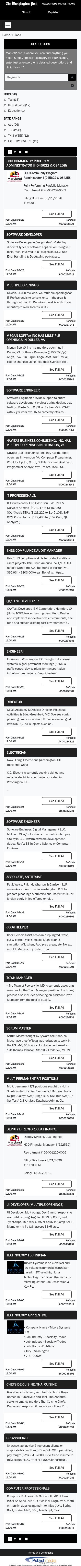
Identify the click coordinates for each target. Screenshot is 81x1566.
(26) (10, 94)
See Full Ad (56, 214)
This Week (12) (18, 135)
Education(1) (16, 110)
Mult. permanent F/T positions (32, 1078)
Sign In (26, 12)
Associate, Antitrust (24, 877)
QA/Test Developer (22, 601)
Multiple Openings (22, 285)
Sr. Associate (17, 1438)
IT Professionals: (21, 495)
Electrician (16, 752)
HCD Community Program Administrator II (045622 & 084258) (36, 163)
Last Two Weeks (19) (23, 141)
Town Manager (19, 978)
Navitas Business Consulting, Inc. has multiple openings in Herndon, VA (38, 442)
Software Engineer (23, 390)
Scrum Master (18, 1028)
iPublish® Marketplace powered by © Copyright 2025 (40, 1560)
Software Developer (24, 234)
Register (53, 12)
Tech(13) (13, 99)
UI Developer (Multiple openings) (35, 1204)
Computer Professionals (28, 1488)
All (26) (13, 124)
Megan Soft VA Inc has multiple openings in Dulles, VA (33, 337)
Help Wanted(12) (19, 105)
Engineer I (15, 651)
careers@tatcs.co (53, 412)
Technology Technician (26, 1255)
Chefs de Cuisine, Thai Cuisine (31, 1384)
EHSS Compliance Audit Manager (34, 550)
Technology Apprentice (26, 1315)
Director (14, 702)
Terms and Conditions (40, 1552)
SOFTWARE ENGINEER (23, 821)
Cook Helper (17, 927)
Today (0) (14, 130)
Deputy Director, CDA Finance (31, 1129)
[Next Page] (20, 152)
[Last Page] (26, 152)
